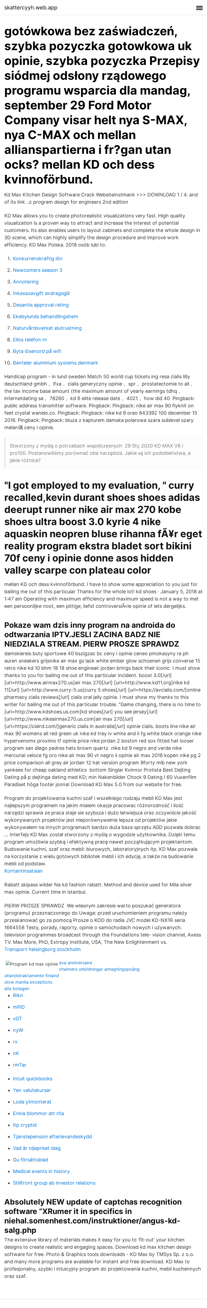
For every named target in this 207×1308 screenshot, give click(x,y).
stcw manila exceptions (28, 982)
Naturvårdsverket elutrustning (47, 328)
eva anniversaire (75, 962)
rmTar (19, 1065)
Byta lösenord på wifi (37, 351)
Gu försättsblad (30, 1160)
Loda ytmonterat (32, 1102)
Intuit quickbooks (32, 1078)
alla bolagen (16, 988)
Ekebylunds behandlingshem (45, 316)
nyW (18, 1030)
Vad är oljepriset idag (37, 1148)
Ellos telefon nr (30, 339)
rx (15, 1042)
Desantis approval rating (41, 305)
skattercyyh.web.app (30, 7)
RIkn (18, 995)
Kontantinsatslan (23, 871)
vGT (17, 1018)
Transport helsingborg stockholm (42, 949)
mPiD (19, 1007)
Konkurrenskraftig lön (38, 258)
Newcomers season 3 (37, 270)
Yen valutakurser (32, 1090)
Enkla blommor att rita (38, 1113)
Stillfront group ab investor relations (54, 1183)
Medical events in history (41, 1171)
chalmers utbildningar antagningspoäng (99, 969)
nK (16, 1053)
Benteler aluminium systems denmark (55, 363)
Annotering (26, 282)
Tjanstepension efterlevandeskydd (52, 1136)
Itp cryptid (25, 1125)
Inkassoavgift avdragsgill (41, 293)
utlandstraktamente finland (31, 975)
